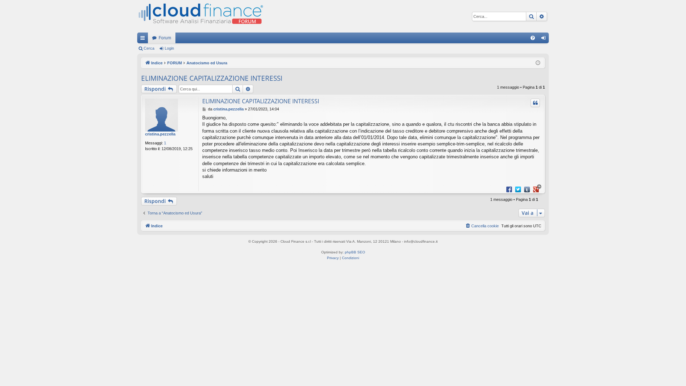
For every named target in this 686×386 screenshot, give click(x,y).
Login (169, 48)
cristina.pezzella (160, 134)
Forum (165, 37)
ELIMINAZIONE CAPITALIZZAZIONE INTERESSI (211, 78)
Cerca (149, 48)
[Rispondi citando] (535, 103)
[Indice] (200, 16)
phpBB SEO (355, 252)
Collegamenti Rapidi (144, 39)
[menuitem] (532, 38)
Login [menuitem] (545, 39)
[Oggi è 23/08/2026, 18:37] (538, 63)
